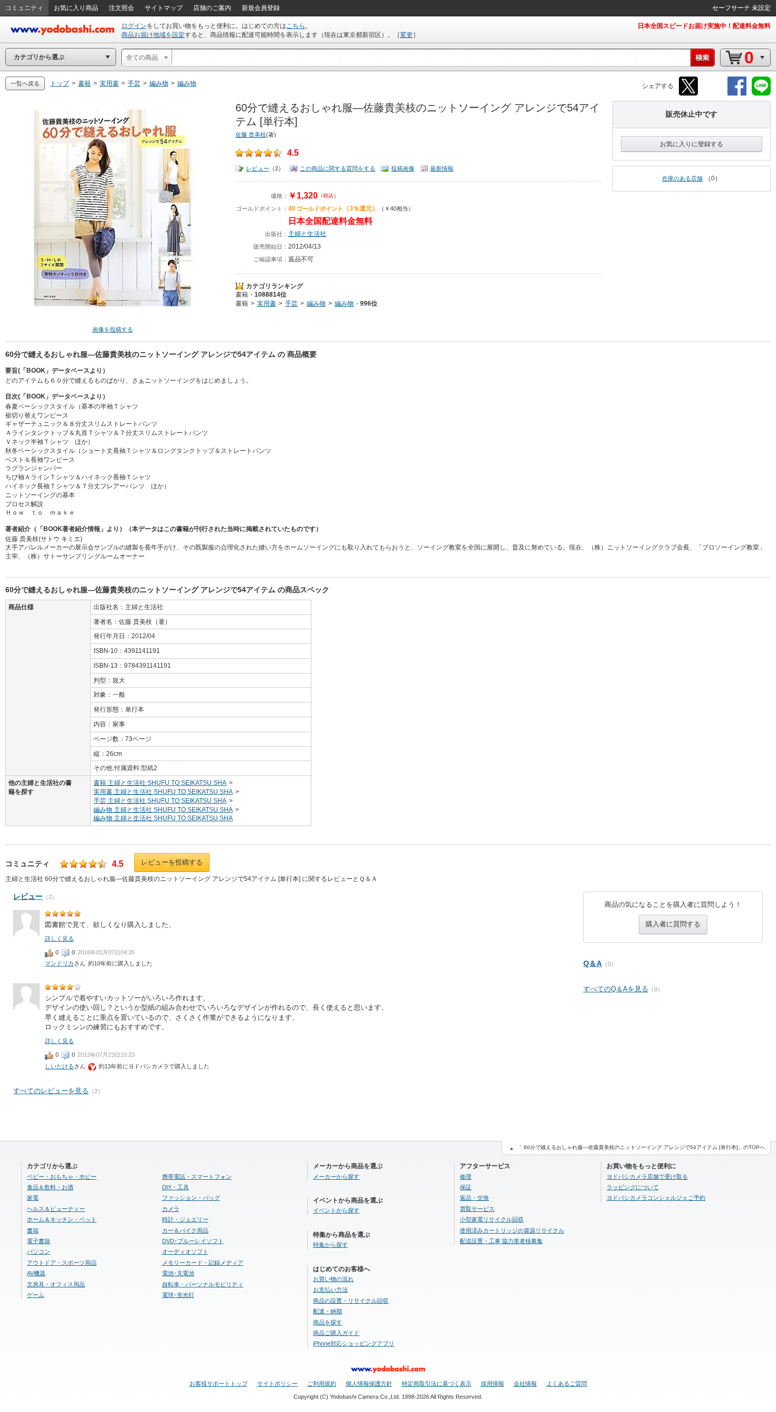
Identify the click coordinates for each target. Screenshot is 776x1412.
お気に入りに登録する (691, 144)
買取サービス (477, 1209)
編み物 (316, 303)
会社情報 (525, 1383)
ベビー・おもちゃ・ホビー (62, 1176)
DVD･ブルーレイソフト (193, 1241)
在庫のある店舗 (682, 178)
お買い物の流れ (333, 1279)
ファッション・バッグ (191, 1198)
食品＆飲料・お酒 (50, 1187)
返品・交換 (474, 1198)
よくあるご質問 (566, 1383)
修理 (465, 1176)
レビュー (257, 168)
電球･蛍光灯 (178, 1295)
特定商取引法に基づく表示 (436, 1383)
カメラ (170, 1209)
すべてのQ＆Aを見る (615, 989)
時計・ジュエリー (185, 1219)
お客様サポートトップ (219, 1383)
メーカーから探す (336, 1176)
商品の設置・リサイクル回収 (351, 1300)
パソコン (38, 1251)
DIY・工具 (175, 1187)
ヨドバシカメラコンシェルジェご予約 (656, 1198)
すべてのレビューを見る (51, 1091)
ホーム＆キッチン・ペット (62, 1219)
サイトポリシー (277, 1383)
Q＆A (592, 963)
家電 (33, 1198)
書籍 (241, 294)
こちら (295, 26)
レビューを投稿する (172, 862)
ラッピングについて (633, 1187)
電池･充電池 (178, 1273)
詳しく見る (59, 938)
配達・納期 (327, 1311)
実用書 (266, 303)
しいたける (59, 1066)
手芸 (291, 303)
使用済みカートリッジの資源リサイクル (512, 1230)
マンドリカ (59, 963)
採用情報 (492, 1383)
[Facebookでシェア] (736, 94)
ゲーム (35, 1295)
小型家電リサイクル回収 (492, 1219)
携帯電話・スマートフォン (197, 1176)
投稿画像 (402, 168)
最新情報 (441, 168)
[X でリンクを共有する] (688, 94)
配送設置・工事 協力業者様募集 (501, 1241)
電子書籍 (38, 1241)
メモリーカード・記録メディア (202, 1262)
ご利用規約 (321, 1383)
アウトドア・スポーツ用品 (62, 1262)
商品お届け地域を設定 (153, 35)
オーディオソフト (185, 1251)
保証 (465, 1187)
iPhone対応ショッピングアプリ (353, 1343)
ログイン (134, 26)
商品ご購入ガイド (336, 1333)
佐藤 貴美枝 (250, 134)
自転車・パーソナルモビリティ (202, 1284)
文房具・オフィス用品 (56, 1284)
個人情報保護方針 (369, 1383)
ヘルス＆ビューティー (56, 1209)
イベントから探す (336, 1210)
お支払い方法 (330, 1289)
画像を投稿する (112, 329)
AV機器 (36, 1273)
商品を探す (327, 1322)
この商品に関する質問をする (337, 168)
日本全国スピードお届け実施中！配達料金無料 (704, 26)
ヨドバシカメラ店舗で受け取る (647, 1176)
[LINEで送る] (761, 94)
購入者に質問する (673, 924)
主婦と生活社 (307, 234)
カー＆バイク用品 (185, 1230)
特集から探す (330, 1245)
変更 (406, 35)
